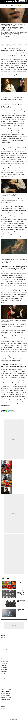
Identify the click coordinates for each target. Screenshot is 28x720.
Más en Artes (5, 578)
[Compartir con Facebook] (2, 411)
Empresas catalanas (5, 693)
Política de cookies (5, 691)
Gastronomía (4, 650)
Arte (7, 43)
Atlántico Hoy (4, 669)
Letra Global (4, 667)
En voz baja (3, 654)
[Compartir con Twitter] (4, 411)
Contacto (3, 685)
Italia (4, 43)
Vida (2, 639)
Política (3, 635)
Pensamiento (4, 643)
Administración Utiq (5, 699)
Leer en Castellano (4, 3)
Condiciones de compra (6, 697)
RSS (2, 687)
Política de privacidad (6, 689)
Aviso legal (3, 683)
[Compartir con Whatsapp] (6, 411)
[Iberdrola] (20, 5)
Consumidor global (5, 671)
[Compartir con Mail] (11, 411)
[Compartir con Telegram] (9, 411)
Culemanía (3, 665)
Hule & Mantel (4, 673)
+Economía (3, 648)
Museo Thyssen (12, 43)
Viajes (2, 645)
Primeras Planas (4, 652)
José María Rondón (5, 45)
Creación (3, 641)
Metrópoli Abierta (5, 661)
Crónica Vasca (4, 663)
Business (3, 637)
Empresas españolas (5, 695)
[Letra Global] (9, 1)
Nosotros (3, 681)
